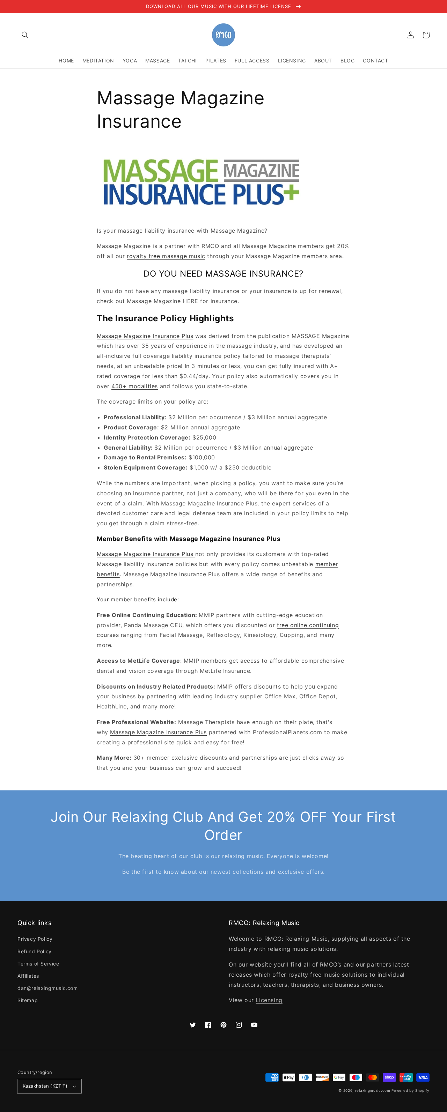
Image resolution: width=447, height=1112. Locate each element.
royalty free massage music (166, 256)
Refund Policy (34, 951)
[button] (25, 35)
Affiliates (28, 976)
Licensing (269, 1000)
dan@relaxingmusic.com (47, 988)
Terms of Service (38, 964)
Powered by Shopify (410, 1090)
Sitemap (27, 1000)
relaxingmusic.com (372, 1090)
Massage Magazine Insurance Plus (145, 335)
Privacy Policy (34, 939)
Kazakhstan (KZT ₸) (45, 1086)
